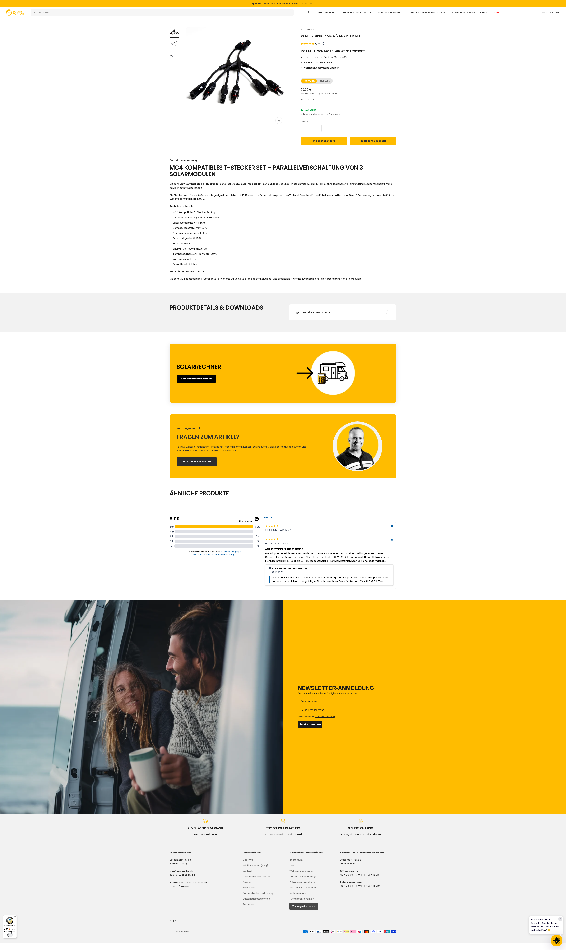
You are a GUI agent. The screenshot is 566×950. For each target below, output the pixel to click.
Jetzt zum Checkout (373, 141)
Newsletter (249, 887)
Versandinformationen (302, 887)
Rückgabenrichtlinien (301, 898)
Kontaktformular (179, 886)
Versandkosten (329, 93)
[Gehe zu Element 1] (174, 32)
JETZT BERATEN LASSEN (196, 461)
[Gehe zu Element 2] (174, 44)
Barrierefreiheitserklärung (258, 893)
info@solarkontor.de (181, 871)
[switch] (10, 935)
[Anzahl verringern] (305, 128)
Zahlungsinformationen (302, 882)
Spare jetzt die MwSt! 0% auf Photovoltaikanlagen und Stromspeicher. (283, 3)
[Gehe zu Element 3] (174, 56)
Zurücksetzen (283, 12)
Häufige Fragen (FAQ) (255, 865)
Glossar (247, 882)
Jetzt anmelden (310, 724)
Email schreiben (179, 882)
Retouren (248, 904)
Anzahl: (305, 121)
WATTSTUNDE (307, 29)
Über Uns (248, 860)
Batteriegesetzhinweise (256, 898)
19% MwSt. (309, 80)
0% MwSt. (324, 80)
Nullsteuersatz (297, 893)
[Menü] (15, 917)
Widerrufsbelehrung (301, 871)
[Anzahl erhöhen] (317, 128)
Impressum (296, 860)
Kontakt (247, 871)
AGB (291, 865)
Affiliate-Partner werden (257, 876)
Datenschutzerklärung (302, 876)
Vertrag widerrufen (303, 906)
